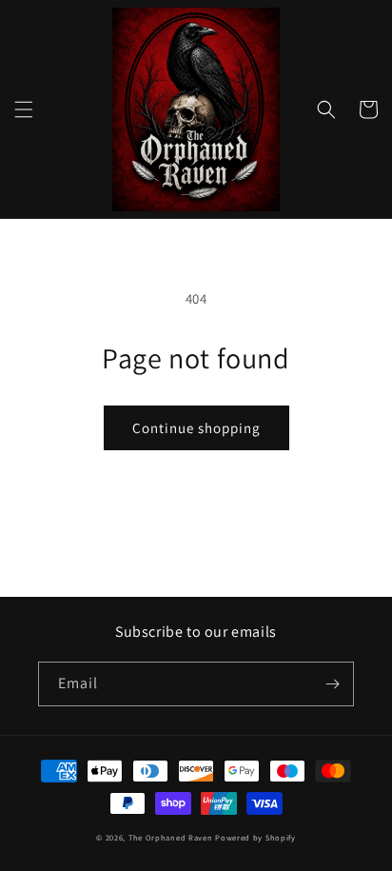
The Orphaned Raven (171, 837)
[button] (24, 109)
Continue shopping (196, 428)
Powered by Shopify (255, 837)
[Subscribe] (332, 684)
